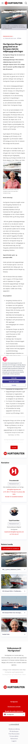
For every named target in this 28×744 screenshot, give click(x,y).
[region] (14, 372)
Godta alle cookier (14, 381)
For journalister (14, 736)
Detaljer (14, 385)
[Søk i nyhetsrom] (26, 3)
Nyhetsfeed (14, 738)
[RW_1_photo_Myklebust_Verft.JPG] (14, 560)
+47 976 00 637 (14, 534)
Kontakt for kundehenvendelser (14, 496)
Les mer (14, 447)
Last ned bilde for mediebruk (10, 548)
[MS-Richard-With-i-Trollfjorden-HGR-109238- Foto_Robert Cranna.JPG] (14, 581)
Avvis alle (14, 378)
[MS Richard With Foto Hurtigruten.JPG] (14, 603)
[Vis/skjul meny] (2, 3)
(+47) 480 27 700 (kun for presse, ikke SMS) (14, 493)
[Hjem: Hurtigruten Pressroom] (13, 3)
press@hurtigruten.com (14, 489)
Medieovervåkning (14, 729)
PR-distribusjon (14, 731)
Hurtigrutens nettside (14, 706)
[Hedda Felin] (14, 624)
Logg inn (14, 741)
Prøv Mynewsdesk (14, 734)
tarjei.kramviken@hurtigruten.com (14, 532)
